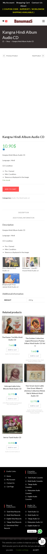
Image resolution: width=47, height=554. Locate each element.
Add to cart (11, 189)
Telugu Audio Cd (33, 519)
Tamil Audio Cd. (33, 512)
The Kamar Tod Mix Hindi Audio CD (12, 338)
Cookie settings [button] (22, 550)
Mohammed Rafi (34, 413)
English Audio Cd (34, 526)
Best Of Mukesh (37, 410)
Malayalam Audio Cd (35, 522)
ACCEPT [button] (36, 550)
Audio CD (15, 198)
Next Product (36, 56)
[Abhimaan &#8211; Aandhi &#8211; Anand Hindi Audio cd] (31, 262)
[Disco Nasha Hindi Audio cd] (11, 262)
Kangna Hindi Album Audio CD (23, 41)
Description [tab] (23, 212)
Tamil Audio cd (15, 452)
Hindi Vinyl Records (13, 515)
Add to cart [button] (12, 350)
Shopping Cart (23, 3)
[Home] (3, 41)
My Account (8, 3)
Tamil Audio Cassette (35, 478)
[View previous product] (4, 55)
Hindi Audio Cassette (35, 481)
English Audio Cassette (31, 498)
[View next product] (43, 55)
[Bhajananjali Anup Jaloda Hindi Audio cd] (11, 278)
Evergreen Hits (36, 360)
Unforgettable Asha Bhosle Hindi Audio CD (12, 387)
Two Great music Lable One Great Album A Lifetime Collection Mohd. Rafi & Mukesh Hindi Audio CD (34, 391)
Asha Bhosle (6, 403)
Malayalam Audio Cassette (32, 491)
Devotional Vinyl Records (11, 526)
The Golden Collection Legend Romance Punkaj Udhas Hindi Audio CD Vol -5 (34, 342)
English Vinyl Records (14, 519)
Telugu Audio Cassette (31, 485)
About (23, 6)
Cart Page (10, 487)
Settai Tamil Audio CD (12, 437)
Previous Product (12, 56)
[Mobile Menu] (43, 21)
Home (9, 476)
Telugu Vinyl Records (14, 522)
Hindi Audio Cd (33, 515)
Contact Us (37, 3)
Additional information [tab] (23, 218)
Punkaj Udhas (37, 361)
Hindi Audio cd (24, 198)
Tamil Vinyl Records (13, 512)
